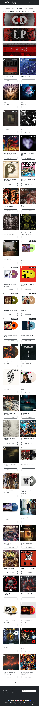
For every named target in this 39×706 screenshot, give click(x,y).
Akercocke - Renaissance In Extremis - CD (10, 128)
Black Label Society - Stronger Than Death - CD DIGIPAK (10, 594)
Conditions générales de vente (23, 703)
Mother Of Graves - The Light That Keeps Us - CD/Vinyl (10, 465)
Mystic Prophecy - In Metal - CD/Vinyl (27, 438)
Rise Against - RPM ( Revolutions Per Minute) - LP (10, 285)
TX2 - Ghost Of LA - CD (25, 413)
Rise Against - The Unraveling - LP (9, 413)
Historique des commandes (5, 693)
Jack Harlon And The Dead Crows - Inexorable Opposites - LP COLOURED (10, 620)
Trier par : (11, 56)
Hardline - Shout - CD (7, 543)
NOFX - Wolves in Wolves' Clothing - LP (27, 284)
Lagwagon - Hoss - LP (24, 310)
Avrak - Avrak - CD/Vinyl (25, 361)
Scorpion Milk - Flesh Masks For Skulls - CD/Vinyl (10, 387)
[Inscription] (35, 691)
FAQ (13, 690)
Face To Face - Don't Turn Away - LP (27, 335)
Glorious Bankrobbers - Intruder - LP (27, 464)
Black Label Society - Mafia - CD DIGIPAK (28, 568)
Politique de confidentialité (21, 702)
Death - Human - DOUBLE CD (8, 490)
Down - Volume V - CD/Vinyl (8, 76)
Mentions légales (15, 703)
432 (23, 682)
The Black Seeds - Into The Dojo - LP (27, 543)
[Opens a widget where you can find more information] (34, 704)
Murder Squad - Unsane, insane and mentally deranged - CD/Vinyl (9, 206)
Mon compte (5, 690)
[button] (2, 2)
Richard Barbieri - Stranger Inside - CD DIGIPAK (27, 154)
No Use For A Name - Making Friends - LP (10, 361)
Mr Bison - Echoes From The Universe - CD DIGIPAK (10, 102)
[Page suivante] (26, 682)
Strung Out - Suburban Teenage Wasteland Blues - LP (10, 336)
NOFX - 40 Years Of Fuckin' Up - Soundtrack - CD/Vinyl (28, 180)
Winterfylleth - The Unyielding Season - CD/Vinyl (10, 673)
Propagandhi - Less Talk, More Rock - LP (10, 310)
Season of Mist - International (11, 702)
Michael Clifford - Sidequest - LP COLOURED (26, 387)
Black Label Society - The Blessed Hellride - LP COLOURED (28, 491)
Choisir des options (10, 80)
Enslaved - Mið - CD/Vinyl (25, 76)
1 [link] (12, 682)
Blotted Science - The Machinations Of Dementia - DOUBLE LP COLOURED (27, 620)
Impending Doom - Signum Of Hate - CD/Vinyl (9, 232)
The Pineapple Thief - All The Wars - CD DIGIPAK (27, 102)
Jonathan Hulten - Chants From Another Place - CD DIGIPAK (10, 180)
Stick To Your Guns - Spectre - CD (26, 128)
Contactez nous (15, 692)
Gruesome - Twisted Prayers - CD (9, 568)
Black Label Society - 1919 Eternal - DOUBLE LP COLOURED (9, 517)
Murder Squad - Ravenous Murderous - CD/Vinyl (27, 206)
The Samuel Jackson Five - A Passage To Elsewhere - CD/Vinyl (27, 673)
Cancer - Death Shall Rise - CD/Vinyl (10, 153)
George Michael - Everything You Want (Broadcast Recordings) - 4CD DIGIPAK (27, 646)
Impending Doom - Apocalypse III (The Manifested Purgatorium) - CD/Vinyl (27, 232)
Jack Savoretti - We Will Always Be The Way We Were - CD (10, 439)
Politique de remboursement (30, 702)
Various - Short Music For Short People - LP (28, 258)
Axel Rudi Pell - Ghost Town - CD (26, 593)
